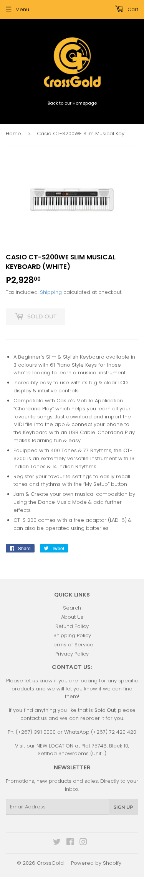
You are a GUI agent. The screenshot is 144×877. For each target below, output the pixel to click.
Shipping (51, 292)
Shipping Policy (72, 635)
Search (72, 607)
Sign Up (123, 807)
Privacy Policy (72, 653)
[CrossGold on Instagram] (83, 843)
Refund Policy (72, 626)
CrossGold (50, 863)
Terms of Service (72, 644)
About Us (72, 617)
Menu (22, 9)
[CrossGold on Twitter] (57, 843)
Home (13, 133)
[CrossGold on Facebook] (70, 843)
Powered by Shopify (96, 863)
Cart (132, 9)
